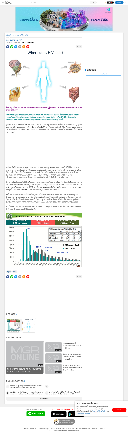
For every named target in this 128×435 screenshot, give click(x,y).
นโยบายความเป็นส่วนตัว (30, 428)
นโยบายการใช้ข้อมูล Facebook (81, 428)
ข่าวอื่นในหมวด (44, 398)
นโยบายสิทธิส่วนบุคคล (83, 413)
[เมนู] (3, 2)
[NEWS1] (110, 3)
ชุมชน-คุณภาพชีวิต (18, 35)
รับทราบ (119, 410)
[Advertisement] (44, 150)
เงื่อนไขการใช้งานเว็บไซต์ (99, 411)
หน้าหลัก (8, 35)
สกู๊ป (26, 35)
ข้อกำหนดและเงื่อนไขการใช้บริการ (61, 428)
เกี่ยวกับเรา (95, 428)
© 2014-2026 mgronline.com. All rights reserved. (64, 430)
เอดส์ (14, 272)
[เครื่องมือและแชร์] (126, 2)
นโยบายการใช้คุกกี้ (43, 428)
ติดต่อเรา (102, 428)
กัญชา (9, 272)
